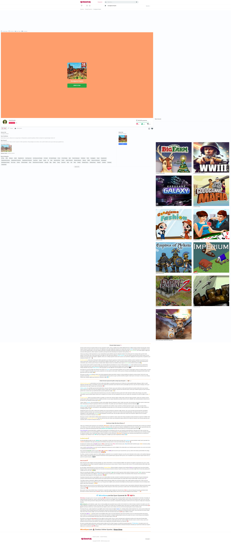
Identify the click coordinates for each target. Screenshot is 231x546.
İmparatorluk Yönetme (27, 160)
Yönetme (109, 162)
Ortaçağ (46, 162)
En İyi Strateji (64, 158)
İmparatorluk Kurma (5, 160)
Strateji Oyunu (85, 162)
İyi (48, 160)
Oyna (123, 144)
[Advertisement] (77, 20)
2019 (7, 158)
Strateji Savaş (92, 162)
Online (18, 162)
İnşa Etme (35, 160)
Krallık (63, 160)
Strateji (78, 162)
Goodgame (93, 158)
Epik (70, 158)
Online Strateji (24, 162)
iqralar (44, 160)
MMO (89, 160)
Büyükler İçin (21, 158)
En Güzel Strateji (52, 158)
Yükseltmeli (3, 165)
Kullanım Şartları (96, 537)
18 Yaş (2, 158)
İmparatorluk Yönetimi (16, 160)
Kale (51, 160)
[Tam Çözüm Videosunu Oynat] (6, 148)
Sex (71, 162)
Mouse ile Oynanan (96, 160)
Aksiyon (11, 158)
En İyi (59, 158)
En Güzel (46, 158)
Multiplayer (103, 160)
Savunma (63, 162)
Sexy (75, 162)
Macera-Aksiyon (77, 160)
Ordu (30, 162)
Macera (84, 160)
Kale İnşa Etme (57, 160)
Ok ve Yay (13, 162)
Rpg (50, 162)
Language (147, 539)
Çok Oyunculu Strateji (37, 158)
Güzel (98, 158)
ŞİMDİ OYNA (77, 85)
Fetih (88, 158)
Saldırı (54, 162)
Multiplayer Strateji (5, 162)
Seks (68, 162)
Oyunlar (147, 6)
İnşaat (40, 160)
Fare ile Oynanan (75, 158)
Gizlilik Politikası (103, 537)
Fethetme (83, 158)
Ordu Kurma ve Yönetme (38, 162)
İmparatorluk (103, 158)
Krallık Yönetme (69, 160)
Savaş (58, 162)
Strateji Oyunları (12, 120)
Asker (15, 158)
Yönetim (104, 162)
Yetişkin (98, 162)
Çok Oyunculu (28, 158)
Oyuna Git (77, 167)
